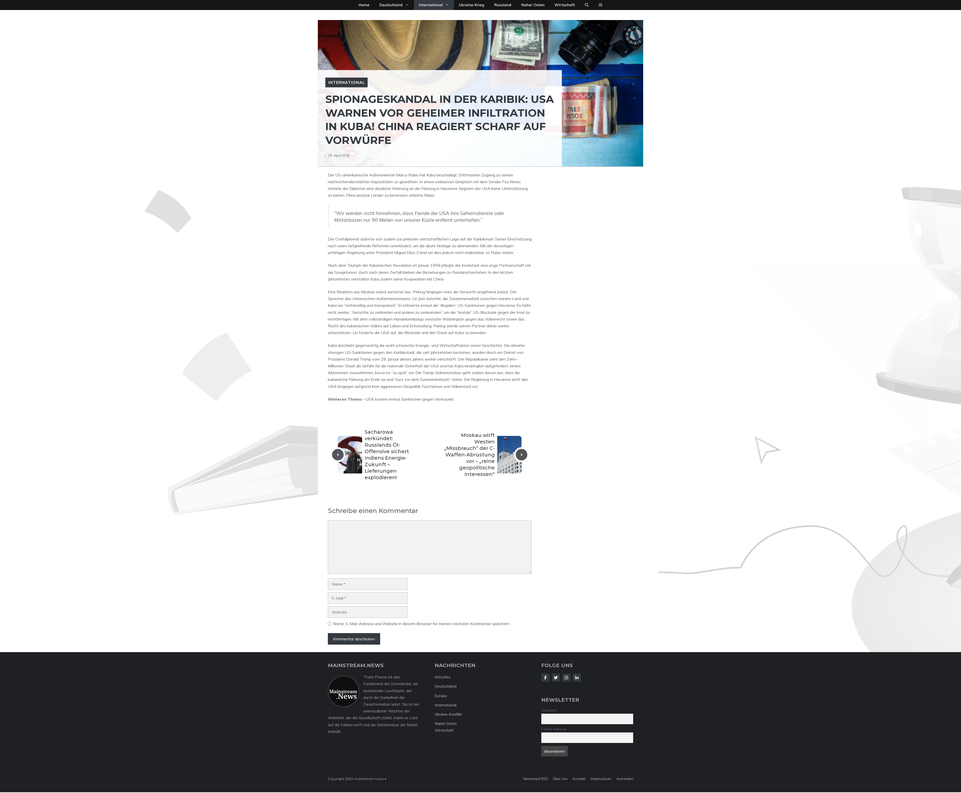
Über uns (560, 778)
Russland (502, 5)
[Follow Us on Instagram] (566, 678)
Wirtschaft (565, 5)
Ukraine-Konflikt (448, 714)
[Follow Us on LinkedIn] (577, 678)
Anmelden (624, 778)
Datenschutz (601, 778)
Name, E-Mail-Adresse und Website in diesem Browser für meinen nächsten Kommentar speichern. (421, 623)
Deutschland (391, 5)
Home (364, 5)
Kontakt (579, 778)
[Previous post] (337, 454)
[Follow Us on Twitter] (556, 678)
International (431, 5)
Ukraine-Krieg (471, 5)
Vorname (549, 710)
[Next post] (521, 454)
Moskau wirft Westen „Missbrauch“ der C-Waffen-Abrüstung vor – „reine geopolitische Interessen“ (469, 454)
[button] (587, 5)
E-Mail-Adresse (554, 729)
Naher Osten (533, 5)
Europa (441, 695)
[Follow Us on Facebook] (545, 678)
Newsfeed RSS (535, 778)
